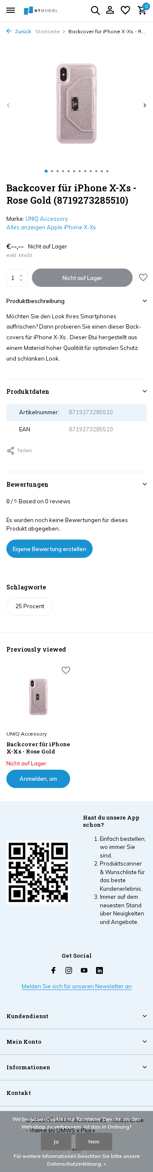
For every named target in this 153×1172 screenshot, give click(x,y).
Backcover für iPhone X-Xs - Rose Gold (38, 748)
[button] (46, 171)
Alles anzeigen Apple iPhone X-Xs (51, 227)
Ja (56, 1141)
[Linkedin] (99, 971)
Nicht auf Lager (82, 277)
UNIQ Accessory (47, 218)
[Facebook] (53, 971)
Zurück (22, 31)
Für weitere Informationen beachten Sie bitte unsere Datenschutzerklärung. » (77, 1160)
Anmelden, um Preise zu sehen (38, 781)
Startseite (47, 31)
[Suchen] (95, 10)
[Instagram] (68, 971)
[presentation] (8, 105)
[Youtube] (84, 971)
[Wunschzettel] (125, 11)
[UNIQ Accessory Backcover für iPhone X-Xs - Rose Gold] (38, 696)
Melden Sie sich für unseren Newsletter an (77, 986)
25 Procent (29, 606)
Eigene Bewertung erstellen (49, 549)
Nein (93, 1141)
